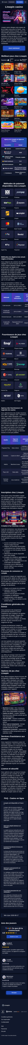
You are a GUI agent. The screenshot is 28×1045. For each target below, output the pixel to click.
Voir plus (13, 992)
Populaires (4, 60)
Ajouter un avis (14, 936)
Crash (17, 60)
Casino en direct (11, 60)
